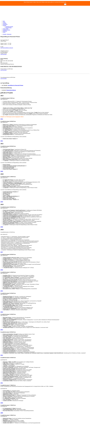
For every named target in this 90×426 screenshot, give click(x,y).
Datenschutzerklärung (11, 90)
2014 (1, 312)
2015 (1, 291)
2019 (1, 201)
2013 (1, 329)
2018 (1, 227)
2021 (1, 141)
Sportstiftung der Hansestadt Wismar (15, 85)
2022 (1, 119)
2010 (1, 402)
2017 (1, 252)
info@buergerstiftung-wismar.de (6, 47)
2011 (1, 383)
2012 (1, 355)
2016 (1, 269)
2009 (1, 412)
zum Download (3, 54)
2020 (1, 171)
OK (65, 4)
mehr (65, 3)
